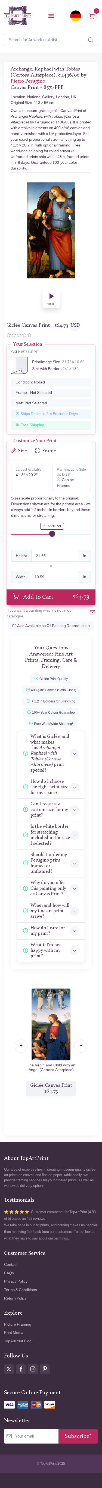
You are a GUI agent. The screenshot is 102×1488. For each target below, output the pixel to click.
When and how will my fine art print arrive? (49, 911)
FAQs (9, 1273)
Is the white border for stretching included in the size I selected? (50, 835)
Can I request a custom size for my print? (49, 810)
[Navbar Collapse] (51, 16)
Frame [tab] (49, 451)
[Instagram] (33, 1369)
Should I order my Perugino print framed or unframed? (48, 863)
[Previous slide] (21, 1046)
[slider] (52, 534)
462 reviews (36, 1218)
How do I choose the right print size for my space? (49, 787)
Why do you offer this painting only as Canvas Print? (48, 888)
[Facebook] (21, 1369)
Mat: (31, 403)
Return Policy (15, 1298)
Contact (10, 1264)
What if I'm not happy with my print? (45, 951)
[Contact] (92, 613)
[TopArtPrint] (17, 15)
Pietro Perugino (28, 81)
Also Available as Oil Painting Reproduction (53, 625)
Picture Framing (17, 1324)
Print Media (13, 1332)
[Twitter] (9, 1369)
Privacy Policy (15, 1281)
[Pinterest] (45, 1369)
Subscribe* (78, 1436)
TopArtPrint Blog (18, 1341)
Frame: (34, 392)
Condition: (30, 382)
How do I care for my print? (47, 931)
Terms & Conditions (20, 1289)
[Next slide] (80, 1046)
